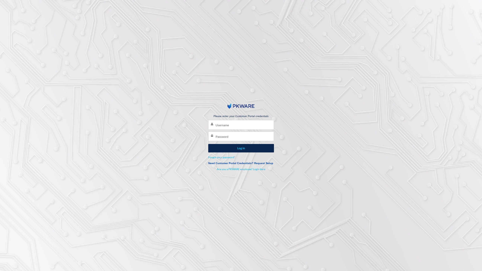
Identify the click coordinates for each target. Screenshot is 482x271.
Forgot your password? (221, 157)
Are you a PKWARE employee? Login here (241, 169)
